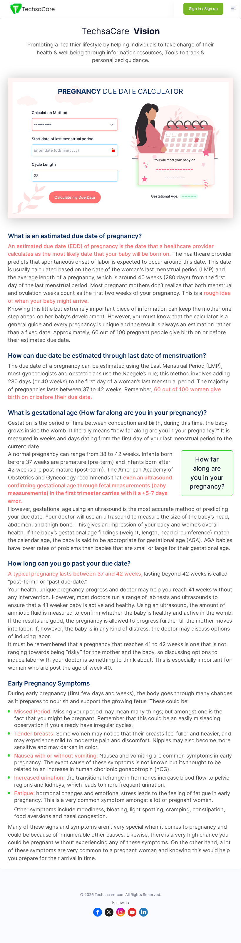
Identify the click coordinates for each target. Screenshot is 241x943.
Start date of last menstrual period (62, 139)
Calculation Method (49, 113)
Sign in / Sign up (203, 8)
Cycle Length (44, 164)
